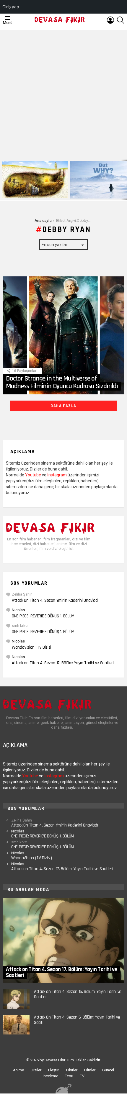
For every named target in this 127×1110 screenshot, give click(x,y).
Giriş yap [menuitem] (10, 6)
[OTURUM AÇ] (110, 20)
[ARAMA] (120, 20)
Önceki (3, 180)
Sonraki (124, 180)
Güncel (108, 1070)
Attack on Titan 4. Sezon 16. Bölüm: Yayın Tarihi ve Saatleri (77, 994)
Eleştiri (53, 1070)
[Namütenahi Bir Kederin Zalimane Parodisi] (35, 179)
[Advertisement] (63, 93)
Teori (69, 1076)
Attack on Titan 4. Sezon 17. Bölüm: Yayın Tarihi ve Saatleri (63, 663)
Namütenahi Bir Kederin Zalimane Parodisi (31, 191)
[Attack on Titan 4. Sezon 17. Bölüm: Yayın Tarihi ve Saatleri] (63, 940)
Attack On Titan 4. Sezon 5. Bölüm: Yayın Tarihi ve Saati (77, 1019)
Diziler (36, 1070)
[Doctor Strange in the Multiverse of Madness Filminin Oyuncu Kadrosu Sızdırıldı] (63, 335)
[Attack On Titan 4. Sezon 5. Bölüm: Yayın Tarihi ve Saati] (16, 1024)
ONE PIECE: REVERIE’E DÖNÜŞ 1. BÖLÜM (43, 616)
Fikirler (71, 1070)
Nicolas (18, 610)
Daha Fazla (63, 406)
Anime (18, 1070)
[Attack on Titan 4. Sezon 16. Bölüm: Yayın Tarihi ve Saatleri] (16, 999)
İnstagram (57, 475)
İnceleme (50, 1076)
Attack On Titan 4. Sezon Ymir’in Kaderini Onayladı (55, 600)
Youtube (33, 475)
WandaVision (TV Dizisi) (32, 647)
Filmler (89, 1070)
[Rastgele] (63, 1088)
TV (82, 1076)
